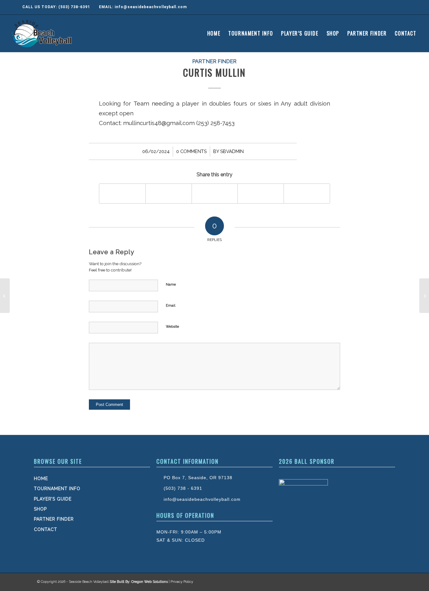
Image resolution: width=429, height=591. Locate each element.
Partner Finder (214, 61)
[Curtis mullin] (5, 295)
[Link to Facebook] (384, 7)
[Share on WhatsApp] (215, 193)
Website (172, 327)
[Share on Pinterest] (261, 193)
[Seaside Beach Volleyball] (42, 33)
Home (41, 478)
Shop (40, 509)
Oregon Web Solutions (149, 582)
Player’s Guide (53, 498)
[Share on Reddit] (307, 193)
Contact (45, 529)
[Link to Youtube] (409, 7)
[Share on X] (169, 193)
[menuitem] (213, 33)
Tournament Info (57, 488)
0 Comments (191, 151)
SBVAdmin (232, 151)
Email (170, 306)
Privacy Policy (182, 582)
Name (171, 284)
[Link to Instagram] (396, 7)
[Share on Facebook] (122, 193)
